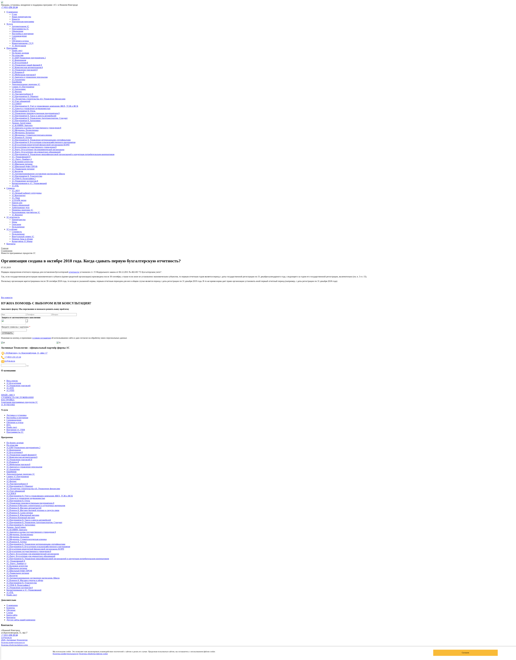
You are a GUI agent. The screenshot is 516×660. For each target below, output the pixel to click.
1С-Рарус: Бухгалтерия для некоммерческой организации (38, 149)
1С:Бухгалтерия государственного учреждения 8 (34, 147)
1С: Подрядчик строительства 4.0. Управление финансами (38, 99)
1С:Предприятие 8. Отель (23, 111)
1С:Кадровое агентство (22, 161)
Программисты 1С (20, 29)
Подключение (18, 227)
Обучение (10, 610)
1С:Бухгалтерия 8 (20, 62)
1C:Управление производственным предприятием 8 (36, 113)
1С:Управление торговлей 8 (24, 70)
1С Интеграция (19, 46)
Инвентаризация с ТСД (22, 43)
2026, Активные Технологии (14, 640)
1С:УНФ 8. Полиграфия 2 (23, 178)
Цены (14, 222)
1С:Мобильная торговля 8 (24, 75)
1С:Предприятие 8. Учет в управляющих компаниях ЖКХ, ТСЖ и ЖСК (45, 106)
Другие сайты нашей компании (20, 620)
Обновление (17, 31)
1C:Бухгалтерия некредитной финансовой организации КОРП (40, 145)
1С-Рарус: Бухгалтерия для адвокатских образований (36, 152)
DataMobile (17, 82)
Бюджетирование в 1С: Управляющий (29, 183)
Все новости (6, 297)
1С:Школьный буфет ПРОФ (24, 166)
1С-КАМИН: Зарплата (22, 125)
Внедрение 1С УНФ (15, 430)
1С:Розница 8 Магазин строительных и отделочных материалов (35, 505)
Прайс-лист (17, 50)
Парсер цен (17, 203)
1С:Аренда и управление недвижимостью (31, 108)
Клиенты (10, 608)
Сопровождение (19, 36)
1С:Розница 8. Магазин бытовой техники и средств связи (32, 510)
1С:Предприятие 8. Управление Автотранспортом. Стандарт (40, 118)
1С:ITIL (15, 186)
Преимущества (19, 219)
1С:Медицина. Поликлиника (25, 130)
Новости (16, 19)
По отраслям (17, 55)
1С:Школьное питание (22, 164)
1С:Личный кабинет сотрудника (27, 193)
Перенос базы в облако (22, 239)
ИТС (14, 38)
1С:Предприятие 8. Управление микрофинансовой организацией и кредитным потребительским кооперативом (63, 154)
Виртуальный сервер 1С (23, 236)
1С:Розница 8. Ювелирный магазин (22, 515)
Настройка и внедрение (23, 33)
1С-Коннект (17, 215)
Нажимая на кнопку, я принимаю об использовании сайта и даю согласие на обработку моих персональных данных (64, 338)
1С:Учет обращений (21, 101)
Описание (16, 224)
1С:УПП (10, 390)
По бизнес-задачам (20, 53)
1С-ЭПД (16, 190)
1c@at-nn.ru (9, 361)
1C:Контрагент (19, 195)
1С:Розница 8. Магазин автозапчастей (23, 508)
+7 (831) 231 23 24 (12, 357)
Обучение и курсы (20, 41)
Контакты (10, 244)
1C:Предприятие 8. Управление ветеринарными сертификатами (41, 140)
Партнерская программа (23, 21)
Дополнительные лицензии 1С (26, 84)
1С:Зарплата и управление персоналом (30, 77)
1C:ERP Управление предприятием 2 (29, 58)
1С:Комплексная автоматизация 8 (27, 67)
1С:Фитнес (17, 91)
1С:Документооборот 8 (22, 94)
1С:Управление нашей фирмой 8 (27, 65)
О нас (14, 14)
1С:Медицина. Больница (23, 132)
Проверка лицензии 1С (22, 210)
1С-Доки (16, 198)
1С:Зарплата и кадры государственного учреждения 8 (36, 128)
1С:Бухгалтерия (13, 383)
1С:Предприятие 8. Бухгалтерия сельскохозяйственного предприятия (43, 142)
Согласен (465, 653)
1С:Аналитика (18, 79)
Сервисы (10, 188)
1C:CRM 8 (16, 104)
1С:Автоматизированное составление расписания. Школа (38, 174)
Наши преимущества (21, 17)
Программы (11, 48)
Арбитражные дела (20, 207)
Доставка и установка (16, 415)
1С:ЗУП (10, 388)
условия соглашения (41, 338)
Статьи (9, 612)
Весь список (12, 381)
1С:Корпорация (19, 60)
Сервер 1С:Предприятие (23, 87)
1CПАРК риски (19, 200)
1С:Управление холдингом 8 (25, 181)
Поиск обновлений (20, 205)
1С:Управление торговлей (18, 385)
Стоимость (17, 232)
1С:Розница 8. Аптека (22, 137)
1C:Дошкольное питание (23, 169)
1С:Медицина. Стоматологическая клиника (32, 135)
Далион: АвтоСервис (21, 123)
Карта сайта (11, 615)
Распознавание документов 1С (26, 212)
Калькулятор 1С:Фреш (22, 241)
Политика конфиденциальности (65, 654)
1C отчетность (13, 217)
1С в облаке (11, 229)
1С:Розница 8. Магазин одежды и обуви (24, 580)
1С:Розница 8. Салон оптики (19, 513)
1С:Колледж (17, 171)
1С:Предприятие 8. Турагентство (27, 176)
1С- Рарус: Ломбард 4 (22, 159)
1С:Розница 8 (18, 72)
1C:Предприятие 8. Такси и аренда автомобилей (34, 116)
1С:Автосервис (19, 89)
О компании (12, 12)
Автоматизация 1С (20, 26)
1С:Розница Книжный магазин (20, 517)
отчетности (74, 272)
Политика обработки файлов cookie (93, 654)
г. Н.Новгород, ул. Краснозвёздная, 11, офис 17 (25, 353)
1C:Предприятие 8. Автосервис (26, 120)
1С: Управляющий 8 (21, 157)
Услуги (9, 24)
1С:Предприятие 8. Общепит (25, 96)
